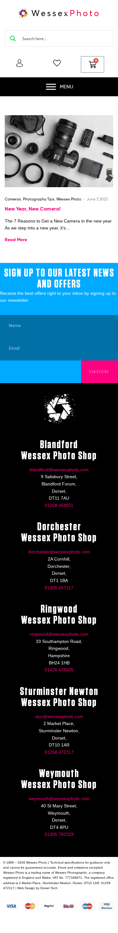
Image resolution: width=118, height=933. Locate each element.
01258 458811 (59, 505)
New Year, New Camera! (32, 208)
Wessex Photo (68, 199)
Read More (16, 239)
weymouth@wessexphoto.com (59, 798)
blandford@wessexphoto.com (59, 469)
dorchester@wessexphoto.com (59, 551)
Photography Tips (38, 199)
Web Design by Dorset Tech (37, 888)
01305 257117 (59, 587)
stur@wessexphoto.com (59, 716)
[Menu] (51, 87)
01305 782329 (59, 834)
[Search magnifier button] (13, 39)
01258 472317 (59, 752)
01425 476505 (59, 669)
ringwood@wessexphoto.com (59, 634)
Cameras (13, 199)
